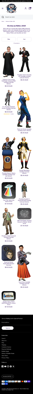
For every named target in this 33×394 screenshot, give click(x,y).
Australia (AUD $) (7, 376)
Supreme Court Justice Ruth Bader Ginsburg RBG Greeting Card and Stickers (9, 81)
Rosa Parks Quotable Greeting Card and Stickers (24, 283)
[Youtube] (5, 366)
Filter (8, 39)
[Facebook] (3, 366)
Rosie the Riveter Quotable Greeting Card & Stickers (24, 129)
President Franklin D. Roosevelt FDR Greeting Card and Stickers (24, 200)
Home (3, 21)
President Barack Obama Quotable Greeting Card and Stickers (8, 174)
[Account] (25, 7)
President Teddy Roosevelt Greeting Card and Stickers (9, 237)
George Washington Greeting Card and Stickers (24, 172)
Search (3, 338)
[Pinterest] (11, 366)
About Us (4, 340)
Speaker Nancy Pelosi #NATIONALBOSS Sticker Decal (9, 303)
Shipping (4, 345)
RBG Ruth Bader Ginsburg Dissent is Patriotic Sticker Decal (24, 222)
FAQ (3, 342)
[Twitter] (13, 366)
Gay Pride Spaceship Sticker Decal (8, 200)
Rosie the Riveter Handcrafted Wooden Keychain (8, 264)
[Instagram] (8, 366)
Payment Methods (6, 349)
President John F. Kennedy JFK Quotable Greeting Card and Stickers (24, 76)
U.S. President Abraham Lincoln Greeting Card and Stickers (8, 108)
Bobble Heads (5, 351)
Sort (24, 39)
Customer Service (6, 347)
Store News (5, 355)
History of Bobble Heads (8, 353)
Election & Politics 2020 (10, 21)
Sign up (8, 328)
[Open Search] (2, 17)
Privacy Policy (5, 357)
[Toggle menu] (2, 8)
